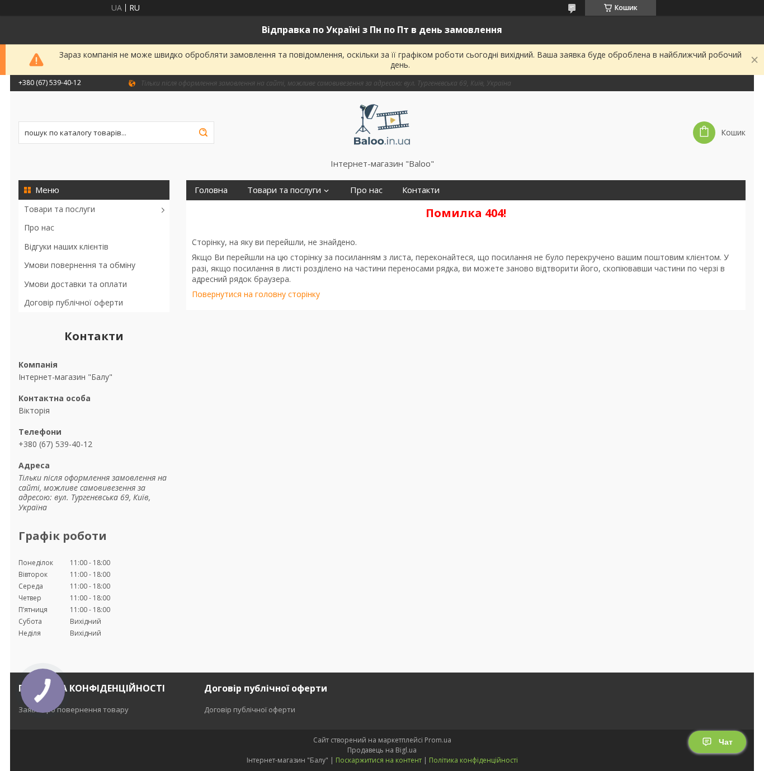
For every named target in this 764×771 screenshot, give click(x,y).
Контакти (421, 190)
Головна (211, 190)
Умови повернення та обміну (79, 265)
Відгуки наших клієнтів (66, 246)
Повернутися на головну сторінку (256, 294)
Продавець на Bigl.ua (382, 750)
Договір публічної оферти (73, 302)
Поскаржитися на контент (379, 760)
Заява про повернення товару (73, 709)
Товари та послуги (59, 209)
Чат (726, 741)
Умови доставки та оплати (75, 284)
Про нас (39, 227)
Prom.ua (438, 740)
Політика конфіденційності (473, 760)
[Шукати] (203, 132)
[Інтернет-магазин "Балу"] (382, 125)
